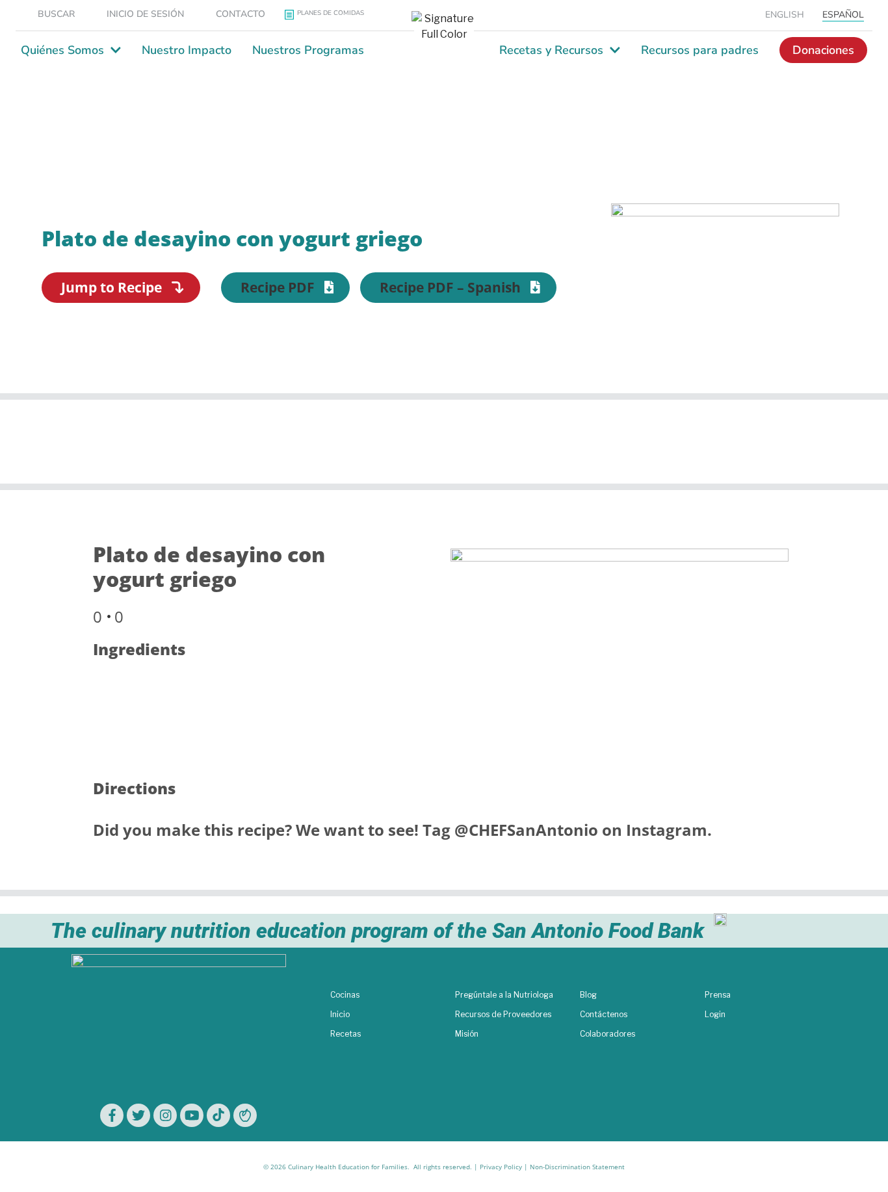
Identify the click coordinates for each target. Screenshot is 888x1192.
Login (715, 1014)
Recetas (345, 1034)
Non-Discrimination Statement (577, 1166)
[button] (285, 287)
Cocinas (344, 995)
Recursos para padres (700, 50)
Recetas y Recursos (551, 50)
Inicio (340, 1014)
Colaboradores (607, 1034)
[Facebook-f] (112, 1115)
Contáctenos (603, 1014)
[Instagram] (165, 1115)
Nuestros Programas (308, 50)
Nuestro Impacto (186, 50)
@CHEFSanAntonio (526, 829)
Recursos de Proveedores (503, 1014)
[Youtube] (191, 1115)
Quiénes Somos (62, 50)
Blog (588, 995)
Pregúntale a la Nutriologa (504, 995)
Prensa (718, 995)
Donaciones (823, 50)
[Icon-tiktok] (218, 1115)
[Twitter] (138, 1115)
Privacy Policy (501, 1166)
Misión (466, 1034)
